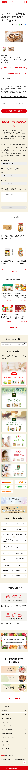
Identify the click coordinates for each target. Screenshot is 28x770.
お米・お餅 (18, 529)
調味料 (4, 529)
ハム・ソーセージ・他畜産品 (7, 540)
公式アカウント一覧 (14, 698)
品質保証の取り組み (7, 733)
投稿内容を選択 (5, 160)
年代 (2, 172)
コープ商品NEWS (6, 718)
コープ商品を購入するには (14, 111)
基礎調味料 (5, 570)
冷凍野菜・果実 (19, 553)
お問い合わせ (5, 745)
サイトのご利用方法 (5, 759)
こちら (18, 138)
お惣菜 (17, 547)
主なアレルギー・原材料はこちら (14, 68)
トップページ (5, 707)
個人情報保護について (19, 759)
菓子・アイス (6, 553)
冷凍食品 (18, 570)
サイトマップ (5, 748)
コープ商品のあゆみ (7, 729)
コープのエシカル (6, 726)
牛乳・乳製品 (6, 534)
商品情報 (4, 710)
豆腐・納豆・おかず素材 (20, 559)
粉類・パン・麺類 (20, 524)
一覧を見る (13, 271)
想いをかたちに (6, 714)
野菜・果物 (5, 524)
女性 (18, 168)
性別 (2, 168)
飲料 (4, 559)
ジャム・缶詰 (6, 565)
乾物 (17, 540)
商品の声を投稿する (14, 73)
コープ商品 (10, 2)
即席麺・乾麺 (19, 534)
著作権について (16, 155)
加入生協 (3, 181)
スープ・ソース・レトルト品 (7, 547)
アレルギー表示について (8, 737)
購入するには (5, 722)
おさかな (18, 565)
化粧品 (4, 575)
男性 (11, 168)
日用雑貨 (18, 575)
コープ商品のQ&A (6, 741)
